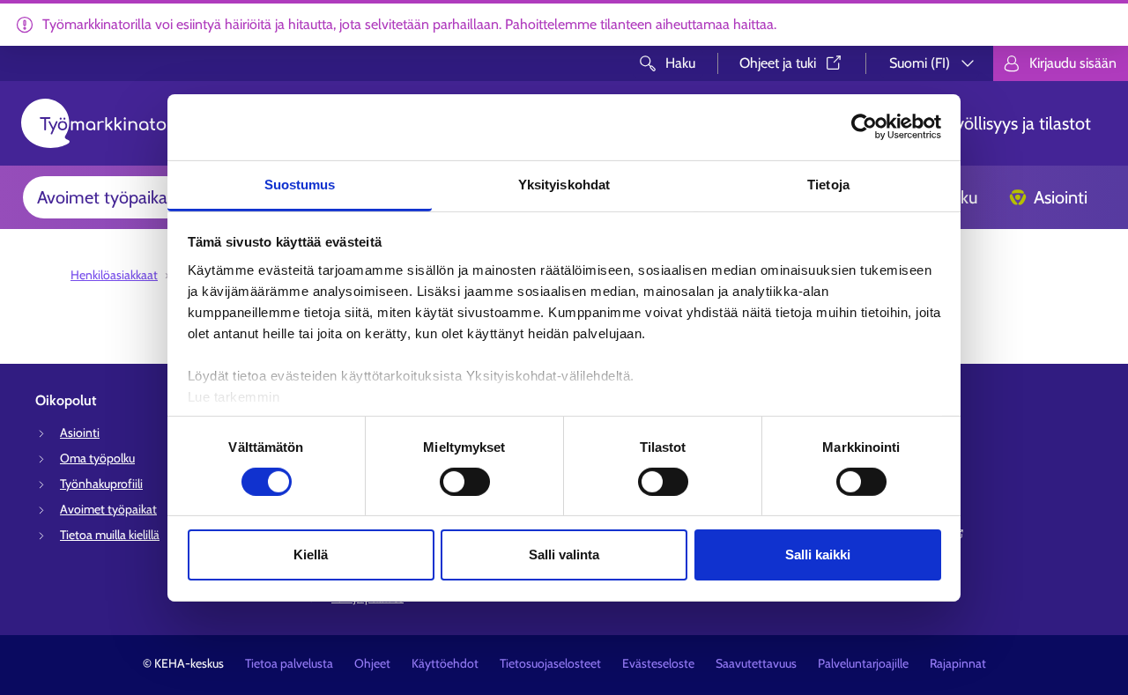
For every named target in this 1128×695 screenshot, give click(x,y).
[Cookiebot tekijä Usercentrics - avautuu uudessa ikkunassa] (864, 127)
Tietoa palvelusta (289, 663)
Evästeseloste (658, 663)
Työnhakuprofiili (101, 484)
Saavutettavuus (756, 663)
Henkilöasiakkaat (114, 275)
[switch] (465, 482)
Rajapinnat (958, 663)
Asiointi (1060, 197)
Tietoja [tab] (828, 183)
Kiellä (310, 554)
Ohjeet (372, 663)
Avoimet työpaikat (105, 197)
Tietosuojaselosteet (550, 663)
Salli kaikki (817, 554)
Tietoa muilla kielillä (110, 535)
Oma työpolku (97, 458)
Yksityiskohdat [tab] (564, 183)
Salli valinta (564, 554)
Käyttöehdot (445, 663)
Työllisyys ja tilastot (1019, 123)
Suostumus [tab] (300, 183)
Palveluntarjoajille (863, 663)
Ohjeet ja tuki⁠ (777, 63)
